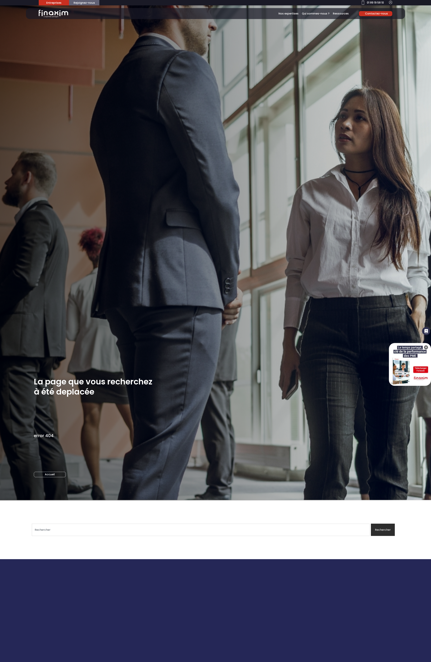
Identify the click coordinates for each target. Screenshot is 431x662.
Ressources (341, 13)
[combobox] (201, 530)
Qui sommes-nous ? (315, 13)
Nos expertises (288, 13)
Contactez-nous (376, 13)
